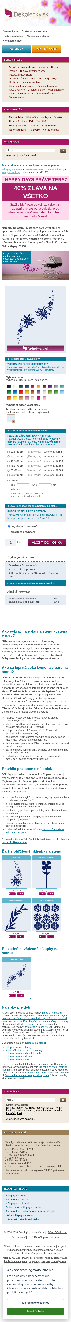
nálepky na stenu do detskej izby (24, 1053)
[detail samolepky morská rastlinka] (12, 936)
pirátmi (30, 1024)
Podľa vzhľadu (34, 169)
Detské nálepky (55, 169)
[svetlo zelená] (56, 392)
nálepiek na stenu (52, 1012)
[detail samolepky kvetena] (12, 893)
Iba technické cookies (35, 1302)
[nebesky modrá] (15, 392)
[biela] (15, 386)
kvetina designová (47, 858)
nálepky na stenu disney (19, 1056)
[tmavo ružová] (38, 398)
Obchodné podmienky (20, 1250)
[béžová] (32, 398)
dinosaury (63, 1021)
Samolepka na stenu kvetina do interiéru (46, 1072)
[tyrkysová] (62, 386)
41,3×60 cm (17, 461)
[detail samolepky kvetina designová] (42, 893)
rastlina (10, 1107)
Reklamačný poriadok (34, 1253)
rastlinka (29, 1107)
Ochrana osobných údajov (48, 1250)
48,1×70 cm (17, 466)
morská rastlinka (16, 901)
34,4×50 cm (17, 456)
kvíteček (11, 1113)
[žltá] (27, 392)
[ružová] (44, 398)
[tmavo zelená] (21, 386)
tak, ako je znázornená (24, 526)
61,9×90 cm (17, 475)
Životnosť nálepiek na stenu (40, 1246)
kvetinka (47, 1110)
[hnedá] (44, 386)
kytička (10, 1110)
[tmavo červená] (32, 386)
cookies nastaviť (30, 1288)
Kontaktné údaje (12, 40)
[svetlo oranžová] (9, 398)
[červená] (21, 392)
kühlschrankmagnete (15, 1261)
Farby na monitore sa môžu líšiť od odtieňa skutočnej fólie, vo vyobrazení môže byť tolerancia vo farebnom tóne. (35, 367)
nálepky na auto (11, 1257)
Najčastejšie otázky (38, 36)
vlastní (14, 480)
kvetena (16, 858)
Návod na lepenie (13, 1246)
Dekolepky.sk (10, 31)
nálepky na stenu (46, 851)
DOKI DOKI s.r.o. (57, 1232)
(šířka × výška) (34, 451)
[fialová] (50, 386)
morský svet (45, 1026)
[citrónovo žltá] (15, 398)
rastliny (19, 1107)
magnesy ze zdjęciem (54, 1261)
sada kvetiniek (46, 901)
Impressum (54, 1253)
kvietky (58, 1110)
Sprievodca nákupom (34, 31)
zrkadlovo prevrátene (23, 531)
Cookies (15, 1253)
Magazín (62, 1246)
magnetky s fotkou (32, 1257)
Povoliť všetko (35, 1311)
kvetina (30, 1110)
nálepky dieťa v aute (56, 1257)
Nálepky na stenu (12, 169)
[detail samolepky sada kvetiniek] (42, 936)
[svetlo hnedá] (21, 398)
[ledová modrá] (62, 392)
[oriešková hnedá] (32, 392)
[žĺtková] (38, 386)
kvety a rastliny (11, 172)
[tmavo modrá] (27, 386)
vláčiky (52, 1021)
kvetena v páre (16, 959)
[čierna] (9, 386)
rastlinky (40, 1107)
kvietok (50, 1107)
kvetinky (20, 1110)
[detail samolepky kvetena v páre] (12, 995)
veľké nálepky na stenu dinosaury (24, 1050)
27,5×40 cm (17, 451)
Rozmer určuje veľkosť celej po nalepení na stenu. (33, 440)
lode (21, 1024)
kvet (19, 1113)
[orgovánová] (27, 398)
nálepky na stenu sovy (18, 1059)
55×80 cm (16, 470)
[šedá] (56, 386)
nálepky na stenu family (19, 1047)
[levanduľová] (38, 392)
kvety (39, 1110)
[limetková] (50, 392)
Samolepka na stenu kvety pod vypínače (27, 1075)
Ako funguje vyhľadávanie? (21, 155)
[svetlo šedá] (44, 392)
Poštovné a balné (13, 36)
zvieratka (30, 1026)
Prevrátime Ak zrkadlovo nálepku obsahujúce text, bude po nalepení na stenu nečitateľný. (34, 515)
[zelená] (9, 392)
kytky (59, 1107)
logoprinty (34, 1261)
